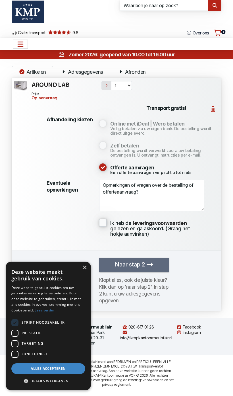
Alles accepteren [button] (48, 368)
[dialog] (48, 326)
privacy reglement (116, 384)
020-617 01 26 (140, 327)
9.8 (74, 32)
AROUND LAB (51, 85)
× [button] (84, 268)
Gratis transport (31, 32)
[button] (48, 381)
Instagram (191, 332)
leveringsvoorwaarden (145, 380)
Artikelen (35, 72)
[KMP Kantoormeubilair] (28, 14)
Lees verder (44, 310)
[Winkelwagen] (217, 33)
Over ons (200, 33)
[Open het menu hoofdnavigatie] (20, 44)
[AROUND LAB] (20, 85)
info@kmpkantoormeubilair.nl (146, 337)
